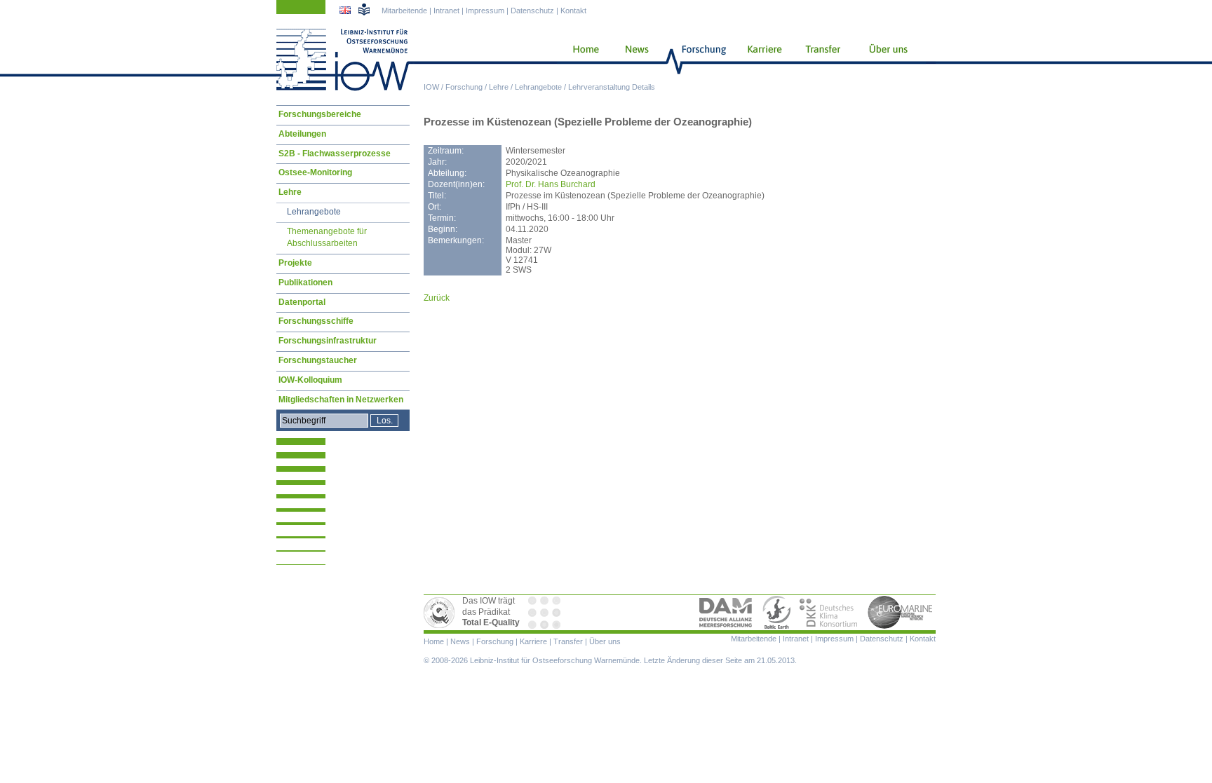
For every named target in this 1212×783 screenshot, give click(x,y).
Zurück (437, 298)
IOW (431, 87)
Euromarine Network (901, 612)
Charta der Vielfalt (545, 612)
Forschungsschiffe (316, 321)
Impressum (485, 10)
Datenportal (301, 302)
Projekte (295, 263)
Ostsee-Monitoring (315, 172)
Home (580, 59)
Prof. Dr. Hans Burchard (550, 184)
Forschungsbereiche (319, 114)
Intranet (446, 10)
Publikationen (305, 282)
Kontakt (573, 10)
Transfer (821, 59)
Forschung (464, 87)
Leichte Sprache (364, 9)
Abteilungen (302, 134)
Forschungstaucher (317, 360)
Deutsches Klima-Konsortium (829, 612)
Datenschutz (532, 10)
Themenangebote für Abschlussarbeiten (327, 237)
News (635, 59)
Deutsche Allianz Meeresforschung (726, 612)
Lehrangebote (538, 87)
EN (346, 12)
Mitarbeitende (404, 10)
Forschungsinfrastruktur (327, 341)
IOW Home (343, 60)
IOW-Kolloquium (310, 380)
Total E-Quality (441, 612)
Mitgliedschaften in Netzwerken (340, 399)
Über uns (889, 59)
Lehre (499, 87)
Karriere (760, 59)
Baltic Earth (776, 612)
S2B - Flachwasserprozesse (334, 153)
